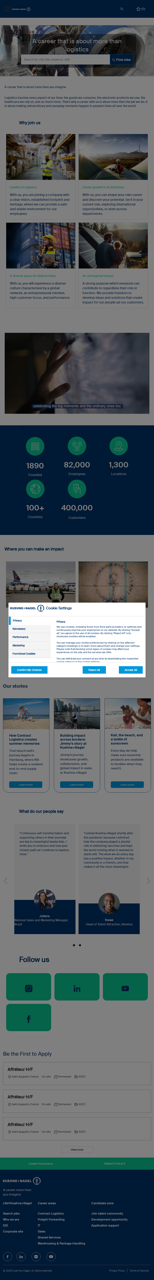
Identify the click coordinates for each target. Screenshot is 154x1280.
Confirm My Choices (29, 670)
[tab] (29, 621)
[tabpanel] (99, 650)
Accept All (131, 670)
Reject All (94, 670)
